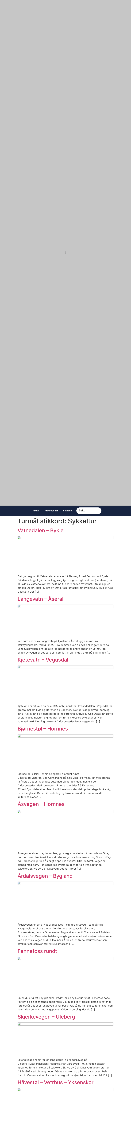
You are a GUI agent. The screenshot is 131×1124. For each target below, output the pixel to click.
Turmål (35, 510)
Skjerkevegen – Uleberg (46, 1017)
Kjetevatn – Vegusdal (43, 660)
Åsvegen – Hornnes (41, 804)
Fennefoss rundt (37, 951)
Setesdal (68, 510)
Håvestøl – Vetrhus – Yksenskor (55, 1082)
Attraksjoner (51, 510)
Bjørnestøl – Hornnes (43, 729)
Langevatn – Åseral (40, 599)
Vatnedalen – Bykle (41, 530)
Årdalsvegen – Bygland (45, 876)
